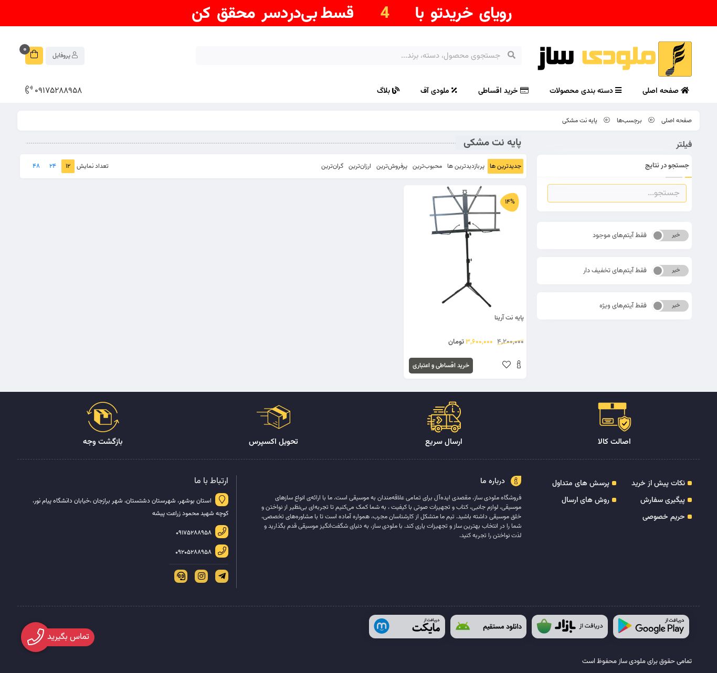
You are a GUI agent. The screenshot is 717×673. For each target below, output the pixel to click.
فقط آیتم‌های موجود (620, 235)
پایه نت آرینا (509, 318)
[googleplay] (651, 626)
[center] (511, 55)
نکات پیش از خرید (658, 483)
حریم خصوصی (663, 517)
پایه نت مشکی (579, 120)
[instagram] (199, 576)
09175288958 (57, 91)
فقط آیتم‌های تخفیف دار (615, 270)
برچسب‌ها (629, 120)
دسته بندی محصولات (582, 91)
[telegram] (220, 576)
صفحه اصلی (661, 91)
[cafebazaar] (570, 626)
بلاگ (384, 91)
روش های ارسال (585, 500)
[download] (488, 626)
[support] (179, 576)
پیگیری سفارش (662, 500)
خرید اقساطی (499, 91)
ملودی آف (435, 91)
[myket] (407, 626)
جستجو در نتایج (667, 166)
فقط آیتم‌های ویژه (623, 306)
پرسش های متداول (580, 483)
